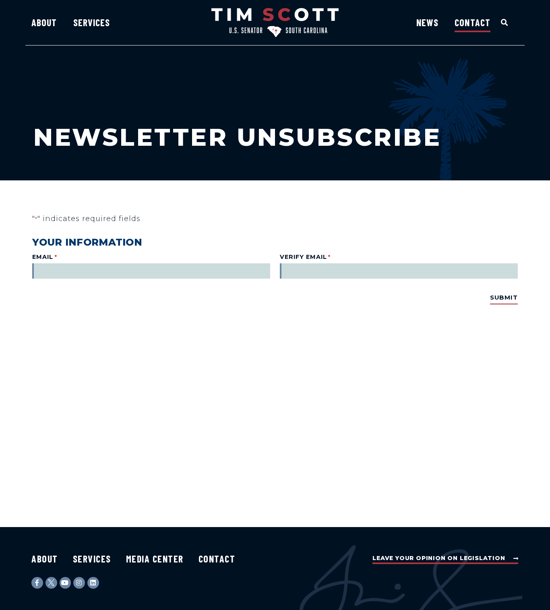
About (44, 22)
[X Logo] (51, 583)
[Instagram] (79, 583)
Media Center (155, 559)
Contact (472, 22)
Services (91, 22)
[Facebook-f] (37, 583)
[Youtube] (65, 583)
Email (44, 257)
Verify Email (305, 257)
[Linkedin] (93, 583)
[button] (505, 22)
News (427, 22)
